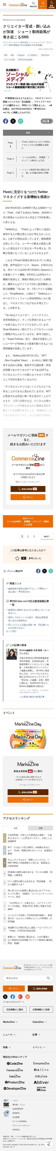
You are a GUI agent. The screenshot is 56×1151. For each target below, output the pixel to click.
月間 (40, 828)
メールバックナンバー (29, 481)
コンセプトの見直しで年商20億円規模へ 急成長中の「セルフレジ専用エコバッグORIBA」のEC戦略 (30, 918)
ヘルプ (15, 1100)
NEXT (46, 536)
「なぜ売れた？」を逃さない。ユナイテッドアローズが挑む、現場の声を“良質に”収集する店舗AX (30, 905)
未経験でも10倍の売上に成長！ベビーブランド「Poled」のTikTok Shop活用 (30, 929)
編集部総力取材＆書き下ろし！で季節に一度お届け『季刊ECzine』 (28, 590)
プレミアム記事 (9, 60)
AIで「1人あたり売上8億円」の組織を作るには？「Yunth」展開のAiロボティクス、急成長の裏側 (30, 850)
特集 (5, 1047)
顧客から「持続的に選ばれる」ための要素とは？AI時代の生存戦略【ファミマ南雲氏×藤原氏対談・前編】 (30, 939)
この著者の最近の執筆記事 (32, 696)
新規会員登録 (29, 489)
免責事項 (16, 1113)
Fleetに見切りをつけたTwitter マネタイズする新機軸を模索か (37, 144)
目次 (28, 132)
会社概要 (16, 1117)
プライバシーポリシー (21, 1125)
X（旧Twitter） (33, 55)
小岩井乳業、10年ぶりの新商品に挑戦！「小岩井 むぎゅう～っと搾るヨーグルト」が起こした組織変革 (30, 838)
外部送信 (16, 1129)
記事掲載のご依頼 (41, 1009)
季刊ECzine (45, 55)
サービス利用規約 (19, 1121)
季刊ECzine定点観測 (25, 60)
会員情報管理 (17, 1108)
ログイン (29, 497)
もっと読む (11, 630)
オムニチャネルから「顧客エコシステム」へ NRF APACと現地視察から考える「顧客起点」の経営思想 (30, 862)
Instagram (20, 55)
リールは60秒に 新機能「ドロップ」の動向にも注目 (36, 159)
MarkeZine (9, 1022)
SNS (5, 55)
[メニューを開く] (4, 4)
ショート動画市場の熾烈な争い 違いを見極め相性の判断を (35, 172)
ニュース (8, 1034)
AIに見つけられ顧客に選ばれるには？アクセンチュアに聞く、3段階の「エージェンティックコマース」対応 (30, 893)
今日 (15, 828)
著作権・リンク (18, 1104)
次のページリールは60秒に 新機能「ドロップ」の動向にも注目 (28, 521)
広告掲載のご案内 (14, 1009)
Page (10, 158)
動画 (12, 55)
